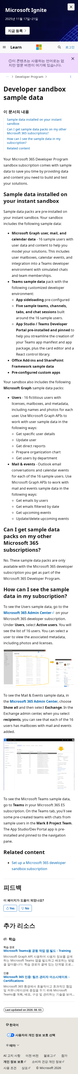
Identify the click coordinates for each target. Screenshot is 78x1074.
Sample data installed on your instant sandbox (34, 121)
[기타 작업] (71, 76)
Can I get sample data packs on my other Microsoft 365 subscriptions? (37, 131)
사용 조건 (9, 1068)
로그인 (70, 47)
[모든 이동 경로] (7, 76)
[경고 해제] (71, 6)
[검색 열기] (59, 47)
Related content (18, 148)
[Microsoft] (39, 47)
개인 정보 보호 (13, 1062)
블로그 (48, 1055)
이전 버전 (32, 1055)
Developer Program (29, 77)
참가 (64, 1055)
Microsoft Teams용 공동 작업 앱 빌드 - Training (37, 951)
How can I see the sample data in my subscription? (33, 141)
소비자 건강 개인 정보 (47, 1062)
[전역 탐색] (4, 47)
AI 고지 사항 (11, 1055)
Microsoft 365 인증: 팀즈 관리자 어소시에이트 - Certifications (36, 979)
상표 (25, 1068)
